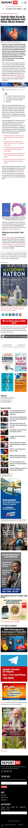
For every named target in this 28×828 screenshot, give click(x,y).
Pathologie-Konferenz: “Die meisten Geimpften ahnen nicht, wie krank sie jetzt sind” (14, 137)
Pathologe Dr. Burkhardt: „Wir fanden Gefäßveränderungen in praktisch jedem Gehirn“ (14, 161)
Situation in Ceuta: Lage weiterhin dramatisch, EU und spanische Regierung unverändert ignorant (18, 418)
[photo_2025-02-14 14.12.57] (11, 592)
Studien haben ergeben (8, 237)
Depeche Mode (20, 306)
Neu (7, 9)
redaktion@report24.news (13, 229)
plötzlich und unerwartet (11, 308)
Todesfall (14, 310)
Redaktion (8, 6)
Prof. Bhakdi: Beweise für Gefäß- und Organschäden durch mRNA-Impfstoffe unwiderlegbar (14, 149)
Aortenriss (12, 306)
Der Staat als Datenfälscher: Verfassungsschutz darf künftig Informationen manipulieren (18, 463)
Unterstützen (14, 6)
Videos (24, 9)
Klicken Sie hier (4, 750)
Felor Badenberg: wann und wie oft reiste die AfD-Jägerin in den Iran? (18, 430)
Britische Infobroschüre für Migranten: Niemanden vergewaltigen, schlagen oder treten (18, 444)
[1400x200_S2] (14, 86)
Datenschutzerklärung (10, 824)
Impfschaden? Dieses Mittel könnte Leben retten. (14, 597)
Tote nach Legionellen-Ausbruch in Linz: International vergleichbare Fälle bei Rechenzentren (18, 412)
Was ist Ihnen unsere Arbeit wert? (14, 321)
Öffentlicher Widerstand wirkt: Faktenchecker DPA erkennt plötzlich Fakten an (18, 456)
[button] (3, 8)
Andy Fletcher (5, 306)
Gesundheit (10, 13)
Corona (10, 9)
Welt (16, 13)
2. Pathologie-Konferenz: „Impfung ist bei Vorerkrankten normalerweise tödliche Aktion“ (14, 155)
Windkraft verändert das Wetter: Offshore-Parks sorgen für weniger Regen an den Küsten (18, 425)
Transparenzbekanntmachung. (20, 520)
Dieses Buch (3, 253)
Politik (14, 9)
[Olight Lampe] (14, 550)
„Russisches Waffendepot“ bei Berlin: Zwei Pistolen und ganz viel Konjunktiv (18, 469)
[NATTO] (14, 620)
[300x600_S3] (11, 518)
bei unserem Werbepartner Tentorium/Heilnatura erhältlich (13, 244)
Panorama (19, 9)
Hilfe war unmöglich (12, 77)
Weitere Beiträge (6, 401)
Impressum (20, 824)
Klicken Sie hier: (4, 262)
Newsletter (19, 6)
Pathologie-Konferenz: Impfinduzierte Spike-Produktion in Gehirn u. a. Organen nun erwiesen (14, 143)
